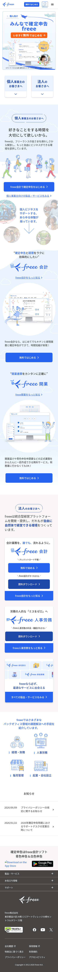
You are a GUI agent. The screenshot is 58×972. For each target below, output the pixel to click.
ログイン (45, 6)
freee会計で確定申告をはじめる (27, 187)
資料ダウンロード (27, 584)
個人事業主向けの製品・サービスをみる (27, 195)
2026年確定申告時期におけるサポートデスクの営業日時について (35, 826)
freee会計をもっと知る (27, 595)
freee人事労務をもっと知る (28, 648)
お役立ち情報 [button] (11, 880)
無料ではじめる (31, 4)
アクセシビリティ (37, 957)
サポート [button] (9, 887)
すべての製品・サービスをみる (27, 697)
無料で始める (28, 568)
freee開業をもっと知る (27, 394)
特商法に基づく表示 (14, 951)
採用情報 (33, 946)
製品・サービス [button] (12, 873)
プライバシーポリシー (15, 957)
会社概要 (9, 946)
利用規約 (33, 951)
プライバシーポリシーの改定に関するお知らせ (35, 809)
